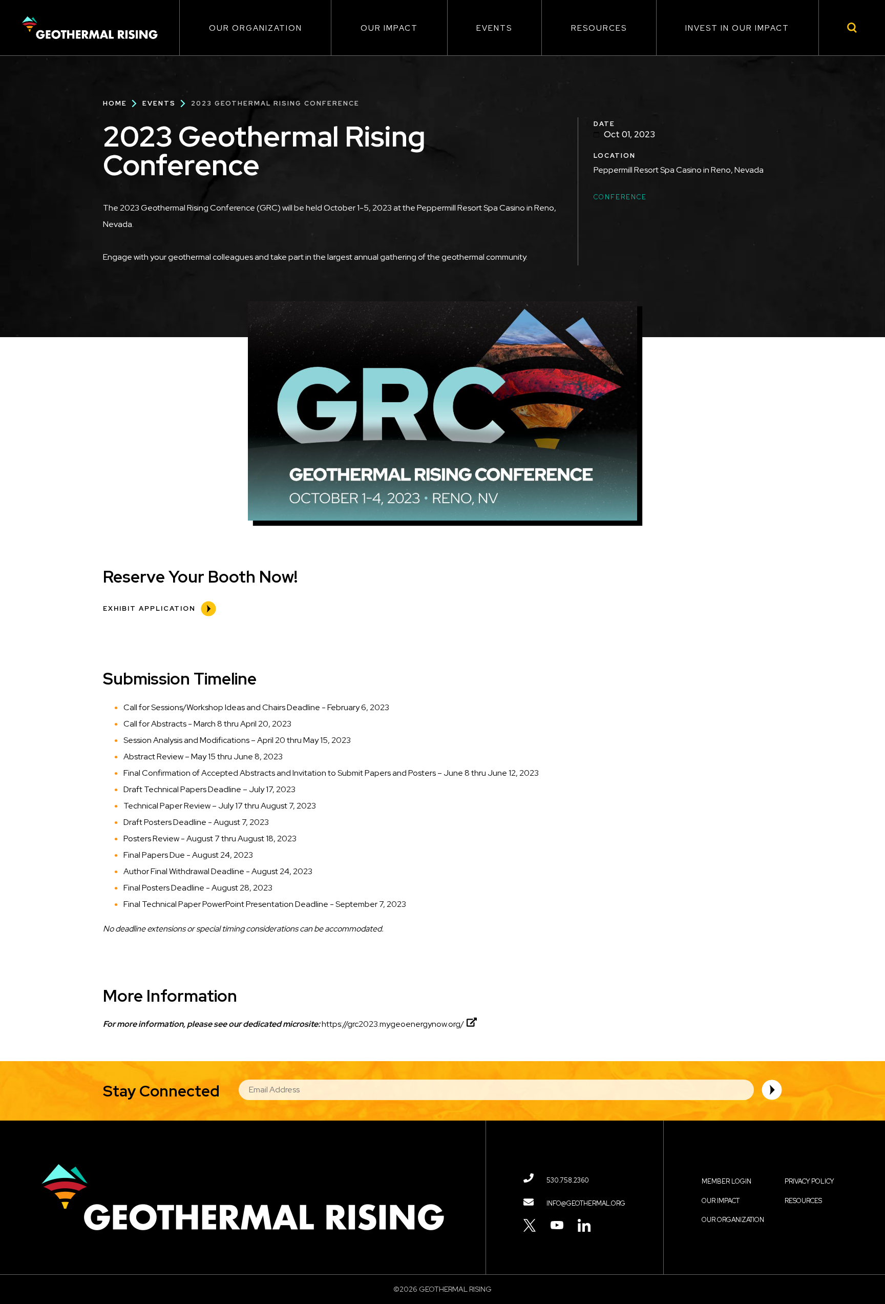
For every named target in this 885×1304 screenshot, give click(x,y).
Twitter (529, 1225)
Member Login (726, 1181)
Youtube (557, 1225)
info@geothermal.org (585, 1203)
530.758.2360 (567, 1180)
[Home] (89, 27)
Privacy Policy (809, 1181)
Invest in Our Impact (737, 28)
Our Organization (255, 28)
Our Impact (389, 28)
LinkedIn (584, 1225)
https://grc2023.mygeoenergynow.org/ (393, 1024)
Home (115, 103)
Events (494, 28)
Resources (599, 28)
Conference (620, 197)
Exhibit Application (149, 608)
